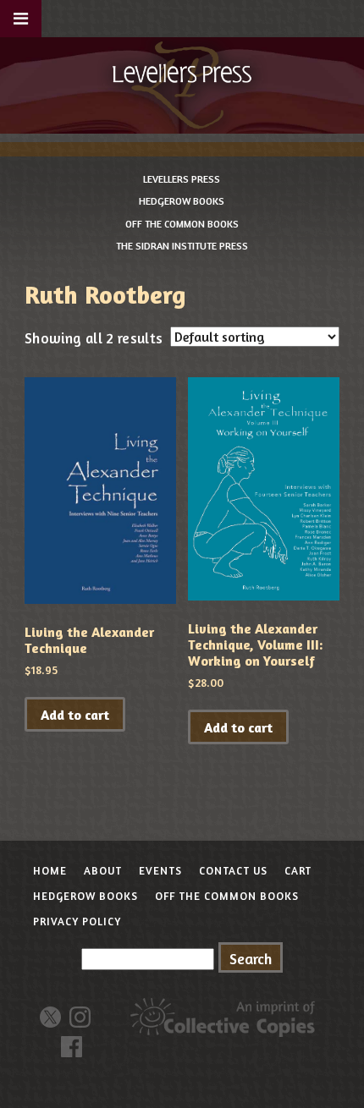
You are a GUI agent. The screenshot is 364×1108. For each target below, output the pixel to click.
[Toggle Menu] (20, 18)
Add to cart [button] (75, 714)
